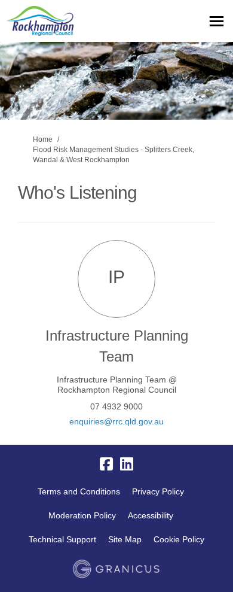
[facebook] (106, 464)
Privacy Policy (158, 491)
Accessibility (150, 515)
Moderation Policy (82, 515)
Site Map (125, 539)
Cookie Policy (179, 539)
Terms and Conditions (79, 491)
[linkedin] (126, 464)
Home (43, 139)
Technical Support (62, 539)
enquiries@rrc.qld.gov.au (116, 421)
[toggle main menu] (216, 21)
